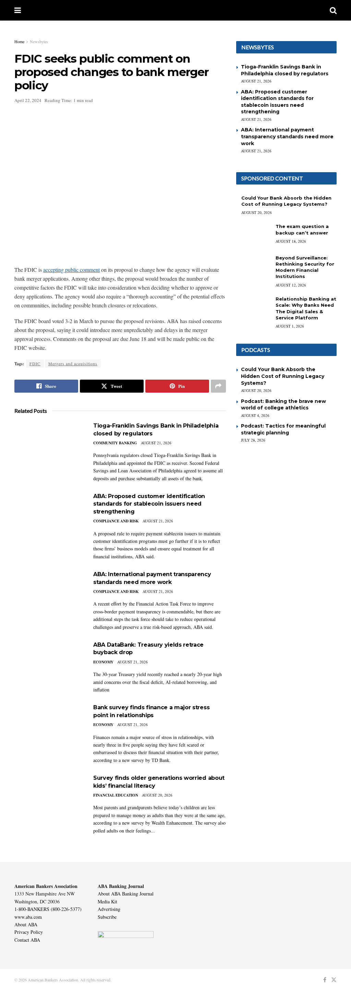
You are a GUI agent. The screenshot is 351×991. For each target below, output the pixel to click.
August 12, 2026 (291, 285)
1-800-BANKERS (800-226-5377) (48, 909)
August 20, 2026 (157, 795)
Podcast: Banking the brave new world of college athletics (283, 404)
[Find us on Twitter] (334, 980)
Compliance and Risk (116, 521)
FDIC (34, 363)
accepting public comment (71, 269)
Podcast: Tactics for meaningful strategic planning (283, 429)
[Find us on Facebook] (324, 980)
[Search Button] (333, 10)
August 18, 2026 (291, 241)
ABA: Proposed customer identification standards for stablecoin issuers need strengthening (149, 504)
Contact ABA (27, 940)
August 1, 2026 (290, 326)
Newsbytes (39, 41)
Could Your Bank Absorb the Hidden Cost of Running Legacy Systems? (282, 376)
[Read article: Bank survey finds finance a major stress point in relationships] (48, 728)
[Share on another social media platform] (218, 386)
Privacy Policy (28, 932)
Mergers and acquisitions (72, 363)
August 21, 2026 (156, 442)
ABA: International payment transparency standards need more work (287, 136)
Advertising (109, 909)
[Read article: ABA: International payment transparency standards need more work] (48, 595)
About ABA (25, 924)
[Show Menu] (17, 10)
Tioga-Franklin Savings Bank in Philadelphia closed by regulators (284, 70)
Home (19, 41)
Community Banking (115, 443)
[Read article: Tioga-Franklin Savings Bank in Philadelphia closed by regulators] (48, 446)
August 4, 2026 (255, 415)
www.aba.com (28, 917)
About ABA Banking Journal (126, 893)
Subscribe (107, 917)
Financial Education (115, 795)
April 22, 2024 (27, 100)
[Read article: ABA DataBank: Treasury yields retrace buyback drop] (48, 665)
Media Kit (107, 901)
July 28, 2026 (253, 440)
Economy (103, 662)
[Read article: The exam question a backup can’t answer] (253, 235)
